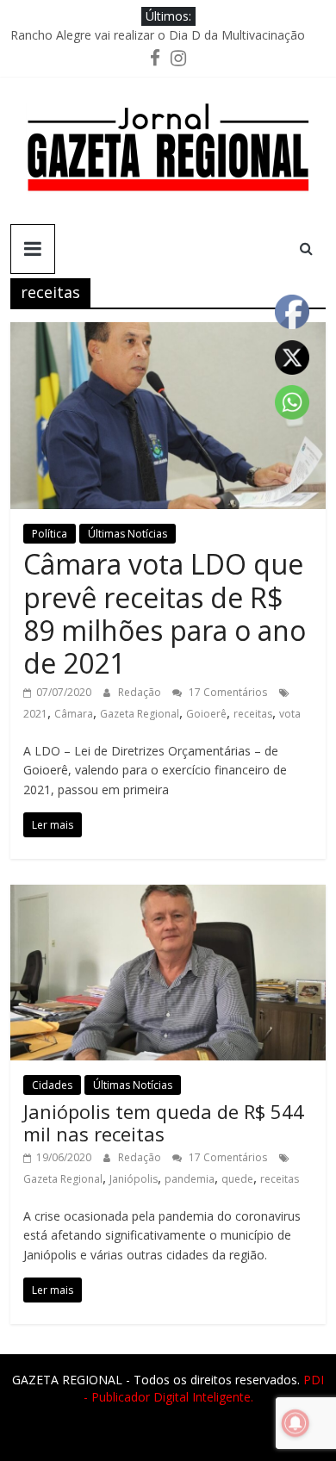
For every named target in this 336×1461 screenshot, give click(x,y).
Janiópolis (133, 1179)
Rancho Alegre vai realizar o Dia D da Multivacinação (157, 35)
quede (237, 1179)
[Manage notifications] (295, 1423)
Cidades (52, 1085)
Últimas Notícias (127, 533)
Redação (141, 692)
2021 (35, 713)
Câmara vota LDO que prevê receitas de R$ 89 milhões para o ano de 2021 (164, 613)
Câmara (73, 713)
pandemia (190, 1179)
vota (290, 713)
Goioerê (206, 713)
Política (49, 533)
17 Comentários (226, 692)
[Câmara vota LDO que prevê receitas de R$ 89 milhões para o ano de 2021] (168, 332)
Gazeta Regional (139, 713)
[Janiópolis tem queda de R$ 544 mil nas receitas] (168, 895)
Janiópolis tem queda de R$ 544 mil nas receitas (163, 1122)
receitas (252, 713)
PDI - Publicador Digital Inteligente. (204, 1388)
